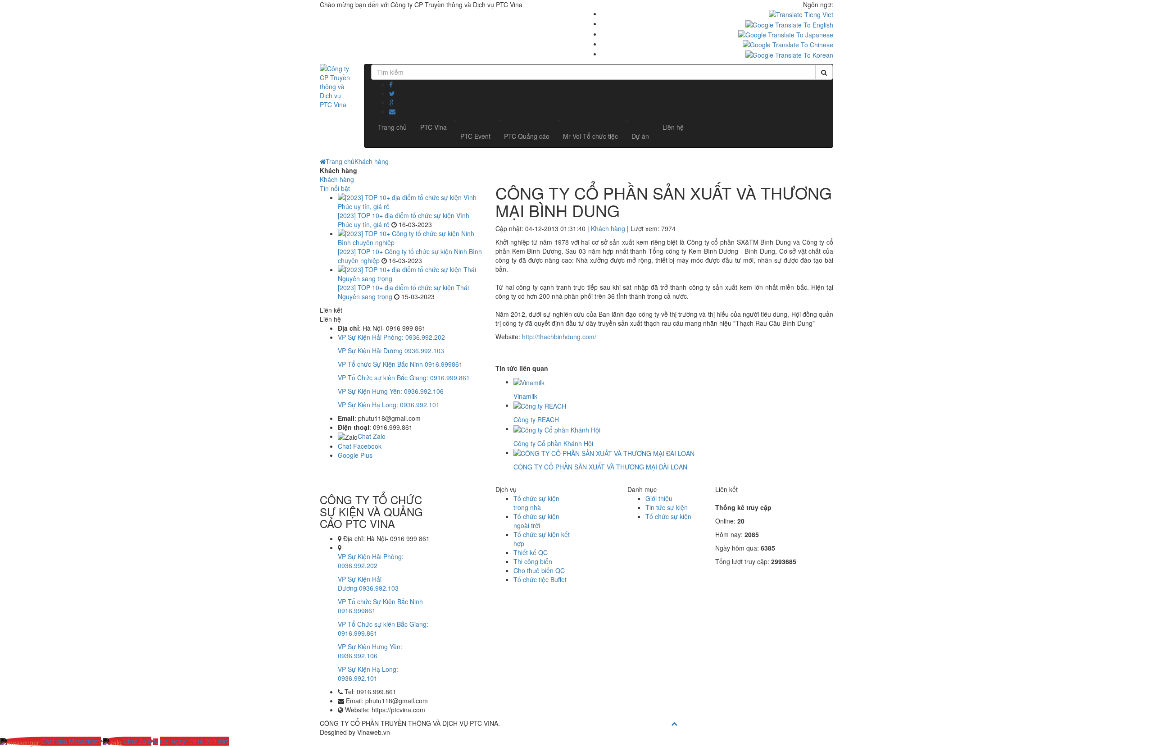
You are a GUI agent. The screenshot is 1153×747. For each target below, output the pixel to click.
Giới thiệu (658, 498)
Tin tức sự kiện (666, 507)
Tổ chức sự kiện (668, 516)
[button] (475, 136)
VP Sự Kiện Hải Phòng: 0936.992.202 (391, 337)
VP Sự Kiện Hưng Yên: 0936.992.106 (391, 391)
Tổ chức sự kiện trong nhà (536, 503)
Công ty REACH (536, 419)
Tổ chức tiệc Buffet (540, 579)
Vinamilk (525, 396)
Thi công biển (532, 561)
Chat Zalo (372, 436)
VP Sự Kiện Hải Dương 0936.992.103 (391, 350)
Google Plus (355, 455)
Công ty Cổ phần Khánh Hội (553, 443)
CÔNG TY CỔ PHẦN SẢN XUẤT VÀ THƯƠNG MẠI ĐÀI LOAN (600, 466)
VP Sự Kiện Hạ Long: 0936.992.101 (389, 404)
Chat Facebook (359, 446)
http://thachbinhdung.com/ (559, 336)
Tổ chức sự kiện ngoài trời (536, 521)
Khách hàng (371, 161)
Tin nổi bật (335, 188)
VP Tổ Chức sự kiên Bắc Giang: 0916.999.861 (404, 377)
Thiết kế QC (530, 552)
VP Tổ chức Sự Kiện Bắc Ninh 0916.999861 (400, 364)
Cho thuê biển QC (539, 570)
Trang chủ (340, 161)
